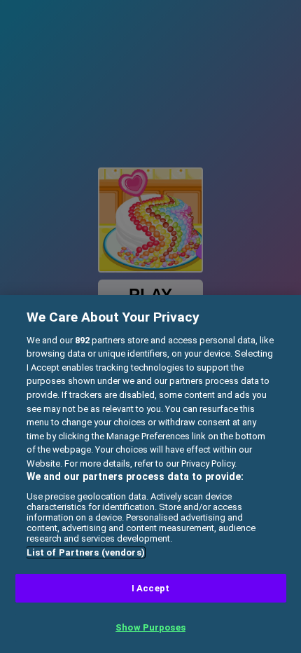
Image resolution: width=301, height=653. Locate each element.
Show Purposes (150, 627)
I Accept (150, 588)
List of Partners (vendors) (86, 552)
